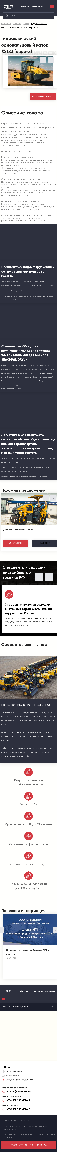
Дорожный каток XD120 (18, 529)
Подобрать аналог (42, 96)
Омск (42, 6)
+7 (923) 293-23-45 (18, 1109)
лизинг (45, 543)
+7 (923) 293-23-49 (18, 1100)
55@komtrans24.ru (13, 1075)
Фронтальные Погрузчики (15, 1006)
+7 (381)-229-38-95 (30, 6)
